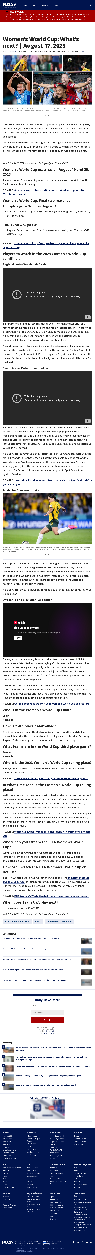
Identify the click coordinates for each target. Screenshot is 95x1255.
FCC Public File (55, 1202)
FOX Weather (31, 1144)
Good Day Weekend (57, 1139)
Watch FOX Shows (57, 1179)
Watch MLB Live (80, 1207)
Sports (38, 921)
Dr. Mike (53, 1158)
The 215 (77, 1182)
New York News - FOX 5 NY (36, 1205)
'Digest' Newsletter (57, 1141)
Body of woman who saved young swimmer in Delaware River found (46, 1085)
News (6, 1132)
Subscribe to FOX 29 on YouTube (45, 1098)
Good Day (55, 1132)
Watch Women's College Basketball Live (82, 1223)
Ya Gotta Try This (56, 1150)
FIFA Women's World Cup (43, 51)
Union (5, 1184)
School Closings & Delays (33, 1140)
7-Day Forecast (32, 1136)
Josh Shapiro (78, 1144)
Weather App (31, 1155)
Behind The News (80, 1173)
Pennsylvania (8, 1141)
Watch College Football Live (82, 1203)
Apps (52, 1196)
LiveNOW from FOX (34, 1173)
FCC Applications (56, 1205)
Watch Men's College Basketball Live (82, 1218)
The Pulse (77, 1187)
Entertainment (58, 1164)
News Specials (32, 1176)
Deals (5, 1202)
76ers (5, 1182)
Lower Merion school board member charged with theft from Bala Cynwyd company (53, 1066)
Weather (31, 1132)
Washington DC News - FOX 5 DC (35, 1210)
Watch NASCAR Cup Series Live (81, 1211)
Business (6, 1196)
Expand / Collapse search (90, 5)
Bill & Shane (78, 1176)
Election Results (80, 1139)
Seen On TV (54, 1153)
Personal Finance (9, 1205)
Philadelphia (7, 1139)
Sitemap (53, 1219)
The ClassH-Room (57, 1173)
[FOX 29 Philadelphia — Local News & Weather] (10, 5)
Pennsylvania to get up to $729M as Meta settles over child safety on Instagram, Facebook (35, 980)
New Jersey (7, 1144)
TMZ (52, 1176)
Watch (30, 1164)
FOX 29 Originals (82, 1164)
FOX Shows (54, 1170)
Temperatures (32, 1149)
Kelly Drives (78, 1179)
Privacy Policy (50, 1031)
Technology (7, 1208)
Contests (53, 1168)
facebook (74, 1242)
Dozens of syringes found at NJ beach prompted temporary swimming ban (48, 1076)
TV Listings (54, 1213)
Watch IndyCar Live (81, 1215)
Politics (78, 1132)
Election (77, 1136)
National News (8, 1153)
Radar (29, 1146)
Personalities (55, 1210)
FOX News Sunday (10, 1158)
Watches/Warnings (34, 1152)
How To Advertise (57, 1208)
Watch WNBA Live (81, 1227)
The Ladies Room (80, 1184)
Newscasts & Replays (35, 1170)
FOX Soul (30, 1182)
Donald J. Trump (80, 1141)
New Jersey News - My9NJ (34, 1200)
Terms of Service (49, 1033)
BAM (76, 1170)
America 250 (7, 1136)
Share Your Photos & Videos (58, 1183)
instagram (82, 1242)
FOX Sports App (9, 1187)
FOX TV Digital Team (26, 51)
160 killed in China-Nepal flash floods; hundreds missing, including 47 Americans (32, 938)
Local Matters (32, 1187)
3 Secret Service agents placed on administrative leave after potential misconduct (33, 970)
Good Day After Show (58, 1136)
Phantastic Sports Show (12, 1168)
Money (6, 1193)
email (91, 1242)
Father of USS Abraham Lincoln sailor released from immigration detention (30, 949)
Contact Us (54, 1199)
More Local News (9, 1150)
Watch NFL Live (80, 1199)
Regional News (34, 1193)
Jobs (52, 1216)
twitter (78, 1242)
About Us (55, 1193)
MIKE (76, 1168)
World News (7, 1155)
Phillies (5, 1179)
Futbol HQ (6, 1170)
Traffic (52, 1144)
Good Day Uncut (56, 1155)
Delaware (6, 1147)
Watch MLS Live (80, 1230)
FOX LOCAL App (33, 1196)
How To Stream (32, 1168)
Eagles (5, 1173)
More (56, 5)
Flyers (5, 1176)
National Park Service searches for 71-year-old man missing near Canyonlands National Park (37, 959)
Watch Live (54, 1147)
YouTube (30, 1184)
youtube (87, 1242)
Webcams (30, 1179)
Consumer (7, 1199)
